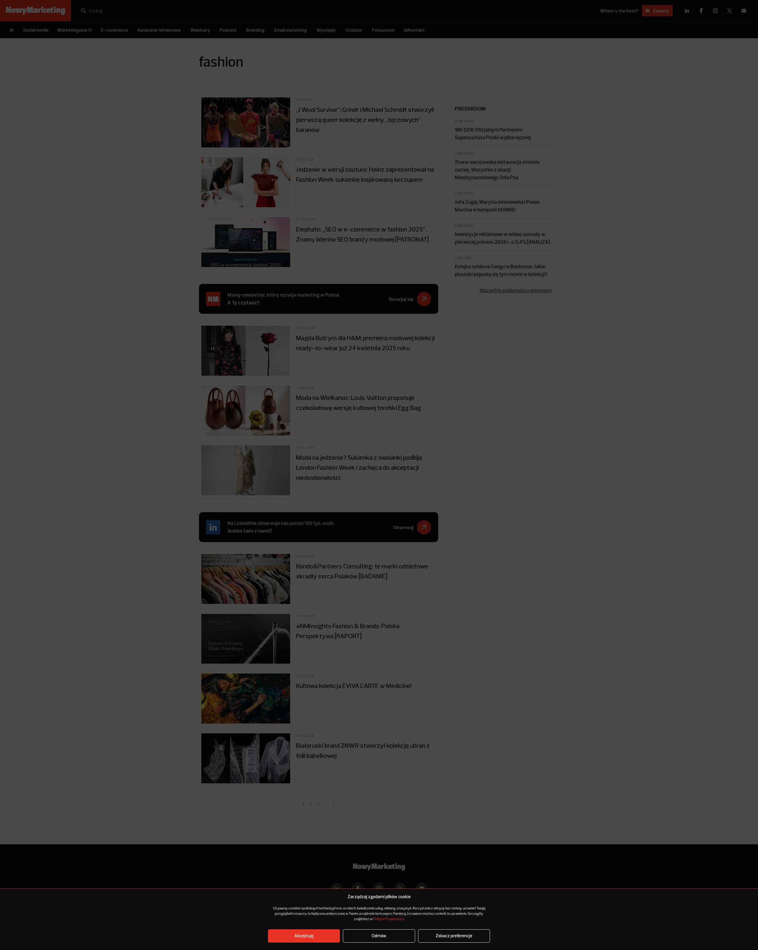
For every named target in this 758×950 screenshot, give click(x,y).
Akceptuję (304, 936)
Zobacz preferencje (454, 936)
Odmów (379, 936)
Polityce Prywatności (388, 919)
